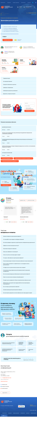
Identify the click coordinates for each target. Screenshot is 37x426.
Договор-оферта (33, 413)
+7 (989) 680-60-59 (6, 377)
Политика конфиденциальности (33, 405)
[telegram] (32, 2)
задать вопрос (4, 392)
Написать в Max (4, 384)
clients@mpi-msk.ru (4, 381)
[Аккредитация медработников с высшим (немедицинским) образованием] (8, 350)
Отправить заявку (5, 185)
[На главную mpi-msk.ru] (7, 6)
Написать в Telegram (5, 386)
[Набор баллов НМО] (31, 350)
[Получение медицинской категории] (31, 343)
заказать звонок (33, 14)
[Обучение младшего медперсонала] (21, 350)
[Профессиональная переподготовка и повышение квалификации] (8, 343)
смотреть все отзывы (30, 200)
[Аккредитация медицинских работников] (21, 343)
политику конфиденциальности (29, 108)
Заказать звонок (5, 388)
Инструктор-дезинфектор (13, 28)
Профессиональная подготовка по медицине (22, 158)
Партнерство (23, 2)
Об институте (3, 2)
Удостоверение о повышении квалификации (11, 29)
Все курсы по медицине (6, 158)
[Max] (35, 2)
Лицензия (6, 51)
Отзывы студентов (16, 2)
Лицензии (9, 2)
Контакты (29, 2)
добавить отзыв (22, 200)
